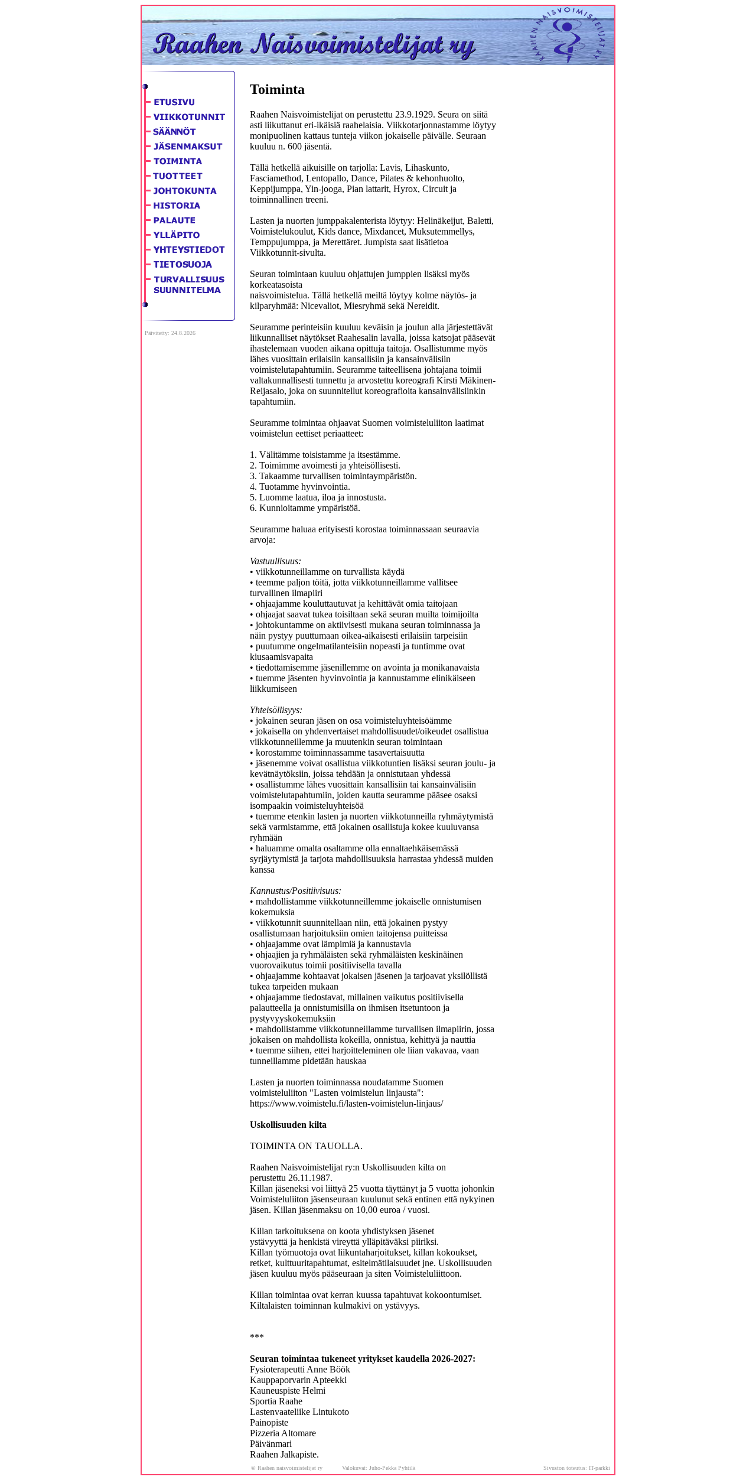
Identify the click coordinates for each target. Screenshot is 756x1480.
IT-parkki (599, 1468)
